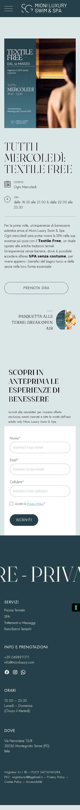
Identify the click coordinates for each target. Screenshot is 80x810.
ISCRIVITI (24, 519)
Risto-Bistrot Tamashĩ (17, 629)
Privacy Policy (35, 504)
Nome (14, 438)
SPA (7, 616)
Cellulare (16, 481)
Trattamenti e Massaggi (19, 622)
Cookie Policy (13, 781)
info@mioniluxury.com (19, 662)
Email (13, 460)
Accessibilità (34, 781)
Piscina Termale (14, 610)
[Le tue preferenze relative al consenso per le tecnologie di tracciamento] (76, 607)
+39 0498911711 (16, 657)
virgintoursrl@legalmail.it (27, 777)
